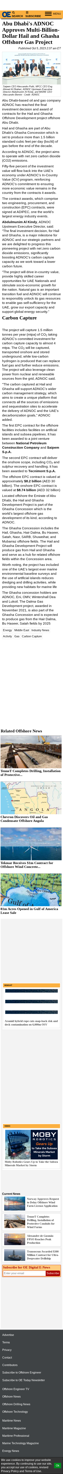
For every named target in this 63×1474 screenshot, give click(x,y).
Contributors (10, 1365)
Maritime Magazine (14, 1428)
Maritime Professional (15, 1435)
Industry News (40, 630)
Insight (8, 985)
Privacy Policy (10, 1471)
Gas (16, 636)
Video (7, 1126)
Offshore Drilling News (16, 1404)
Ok (57, 1465)
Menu (57, 13)
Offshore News (11, 1396)
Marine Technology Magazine (20, 1443)
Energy (7, 630)
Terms (6, 1342)
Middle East (21, 630)
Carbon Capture (32, 636)
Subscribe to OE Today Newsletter (23, 1380)
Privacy (7, 1349)
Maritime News (11, 1420)
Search (17, 16)
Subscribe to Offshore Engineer (21, 1372)
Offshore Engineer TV (15, 1389)
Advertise (8, 1334)
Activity (7, 636)
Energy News (10, 1450)
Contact (7, 1357)
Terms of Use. (33, 1471)
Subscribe (33, 16)
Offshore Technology (15, 1411)
